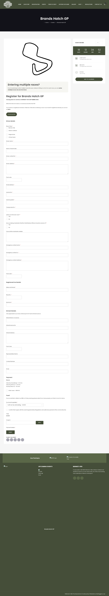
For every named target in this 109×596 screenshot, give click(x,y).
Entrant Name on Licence (12, 318)
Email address (10, 185)
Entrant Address (10, 333)
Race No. (9, 295)
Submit (10, 432)
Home (19, 4)
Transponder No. (11, 207)
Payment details (10, 427)
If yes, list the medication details (14, 231)
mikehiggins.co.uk (100, 594)
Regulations (88, 4)
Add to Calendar (89, 79)
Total (7, 414)
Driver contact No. (11, 156)
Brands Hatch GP (49, 529)
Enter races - (14, 390)
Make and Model (11, 287)
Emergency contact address (14, 260)
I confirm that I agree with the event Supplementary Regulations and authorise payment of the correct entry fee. (37, 410)
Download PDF (11, 114)
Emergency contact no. (12, 252)
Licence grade (10, 200)
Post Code (9, 346)
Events (44, 4)
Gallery (74, 4)
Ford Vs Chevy (52, 4)
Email (7, 369)
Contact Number (10, 361)
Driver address (10, 163)
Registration (35, 4)
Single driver (12, 134)
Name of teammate (11, 148)
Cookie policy (85, 594)
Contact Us (98, 4)
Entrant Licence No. (11, 325)
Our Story (26, 4)
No (9, 219)
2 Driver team (12, 137)
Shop (79, 4)
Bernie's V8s (12, 128)
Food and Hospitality (11, 402)
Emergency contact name (13, 245)
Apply (39, 422)
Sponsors (9, 302)
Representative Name (12, 354)
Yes (9, 216)
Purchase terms (77, 594)
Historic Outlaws (64, 4)
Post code (8, 177)
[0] (104, 4)
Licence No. (9, 192)
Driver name (9, 141)
